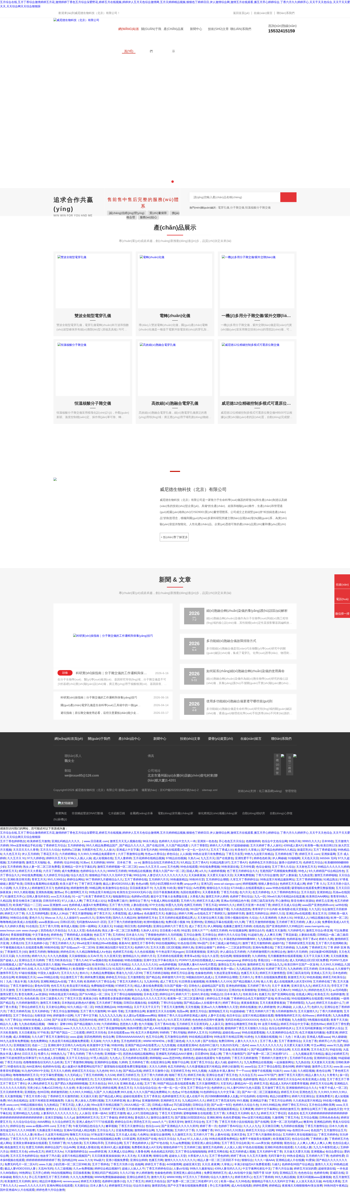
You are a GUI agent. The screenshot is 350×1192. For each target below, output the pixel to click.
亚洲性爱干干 (243, 858)
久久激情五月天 (182, 1134)
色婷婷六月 (141, 947)
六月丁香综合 (12, 1019)
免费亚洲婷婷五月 (215, 1172)
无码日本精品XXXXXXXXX (241, 1019)
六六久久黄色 (110, 1041)
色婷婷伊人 (218, 1087)
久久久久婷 (193, 1041)
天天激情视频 (12, 1096)
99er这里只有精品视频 (256, 1117)
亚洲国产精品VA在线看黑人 (142, 1045)
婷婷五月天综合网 (321, 1083)
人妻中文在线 (216, 1015)
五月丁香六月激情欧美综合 (264, 1134)
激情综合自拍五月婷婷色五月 (160, 862)
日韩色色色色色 (329, 1117)
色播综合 (171, 913)
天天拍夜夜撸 (338, 956)
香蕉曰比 (263, 960)
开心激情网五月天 (76, 892)
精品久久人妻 (8, 1024)
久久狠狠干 (342, 968)
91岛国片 (118, 968)
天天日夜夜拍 (27, 1032)
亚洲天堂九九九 (301, 985)
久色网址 (143, 1134)
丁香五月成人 (119, 1049)
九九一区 (260, 896)
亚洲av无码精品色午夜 (235, 900)
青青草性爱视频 (10, 1070)
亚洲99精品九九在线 (26, 1113)
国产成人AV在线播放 (156, 1028)
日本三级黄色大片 (51, 998)
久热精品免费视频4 (102, 973)
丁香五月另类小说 (34, 1096)
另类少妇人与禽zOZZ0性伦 (44, 1087)
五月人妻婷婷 (122, 858)
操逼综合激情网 (160, 1134)
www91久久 (87, 917)
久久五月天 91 (16, 858)
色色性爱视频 (231, 1117)
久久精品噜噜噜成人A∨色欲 (93, 951)
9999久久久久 (311, 841)
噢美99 (307, 1121)
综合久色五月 (79, 875)
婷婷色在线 (181, 909)
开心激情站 (282, 900)
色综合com (153, 1126)
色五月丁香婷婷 (263, 1177)
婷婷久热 (188, 947)
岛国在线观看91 (190, 892)
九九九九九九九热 (110, 1015)
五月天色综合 (97, 1083)
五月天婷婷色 (40, 1011)
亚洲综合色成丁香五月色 (221, 1075)
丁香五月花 (210, 905)
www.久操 (290, 1070)
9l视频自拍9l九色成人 (199, 977)
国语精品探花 (148, 1113)
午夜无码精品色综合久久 (88, 1126)
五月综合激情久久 (210, 939)
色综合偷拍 (263, 866)
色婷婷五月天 (8, 871)
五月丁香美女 (151, 1096)
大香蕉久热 (197, 896)
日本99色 (327, 841)
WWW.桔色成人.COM (36, 1019)
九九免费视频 (164, 1130)
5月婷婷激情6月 (286, 1011)
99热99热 (117, 1045)
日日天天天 (29, 1053)
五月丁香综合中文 (198, 1087)
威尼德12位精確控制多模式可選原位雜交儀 (259, 403)
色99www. (308, 1015)
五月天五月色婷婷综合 (24, 1155)
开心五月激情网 (219, 1185)
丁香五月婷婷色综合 (159, 1168)
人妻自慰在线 (139, 905)
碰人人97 (133, 1113)
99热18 (30, 939)
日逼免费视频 (124, 1130)
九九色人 (115, 1058)
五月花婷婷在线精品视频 (148, 858)
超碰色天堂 (335, 1109)
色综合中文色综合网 (274, 841)
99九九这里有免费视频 (14, 1041)
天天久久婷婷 (157, 1066)
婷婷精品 (274, 1185)
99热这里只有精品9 (109, 909)
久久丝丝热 (23, 956)
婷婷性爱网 (260, 1185)
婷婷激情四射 (59, 1092)
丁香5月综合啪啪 (171, 1002)
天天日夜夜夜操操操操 (106, 1155)
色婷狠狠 (276, 1143)
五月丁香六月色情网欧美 (331, 943)
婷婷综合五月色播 (218, 998)
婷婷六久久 (39, 956)
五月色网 (173, 866)
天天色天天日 (309, 858)
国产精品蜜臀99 (261, 1049)
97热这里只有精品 (102, 1134)
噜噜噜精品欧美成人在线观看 (18, 922)
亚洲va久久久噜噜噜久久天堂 (219, 1007)
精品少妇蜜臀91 (280, 1096)
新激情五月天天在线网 (161, 1011)
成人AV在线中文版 (240, 1172)
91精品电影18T (219, 862)
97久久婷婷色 (36, 858)
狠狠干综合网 (180, 1062)
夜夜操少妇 (90, 998)
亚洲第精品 (324, 892)
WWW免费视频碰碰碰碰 (109, 1177)
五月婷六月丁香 (184, 1130)
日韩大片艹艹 (200, 930)
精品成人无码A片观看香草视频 (289, 1083)
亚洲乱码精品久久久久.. (66, 841)
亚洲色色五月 (307, 1092)
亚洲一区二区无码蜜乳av (286, 1121)
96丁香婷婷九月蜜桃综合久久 (104, 879)
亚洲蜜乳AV (171, 968)
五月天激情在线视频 (55, 990)
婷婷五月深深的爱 (305, 1168)
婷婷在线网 (109, 1087)
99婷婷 (164, 1032)
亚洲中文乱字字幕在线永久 (160, 960)
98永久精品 (150, 841)
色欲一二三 (39, 1045)
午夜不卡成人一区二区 (333, 1087)
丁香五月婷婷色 (328, 1134)
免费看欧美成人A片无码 (146, 1147)
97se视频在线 (98, 960)
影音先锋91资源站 (302, 900)
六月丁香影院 (199, 845)
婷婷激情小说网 (63, 1015)
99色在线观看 (189, 866)
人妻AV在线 (222, 1134)
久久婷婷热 (259, 956)
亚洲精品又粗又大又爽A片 (273, 990)
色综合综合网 (300, 1138)
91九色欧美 (74, 1143)
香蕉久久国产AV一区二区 (169, 871)
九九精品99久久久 (193, 1100)
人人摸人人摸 (232, 1147)
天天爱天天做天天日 (220, 875)
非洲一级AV (99, 1113)
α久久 (203, 871)
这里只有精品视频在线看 (257, 1015)
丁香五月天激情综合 (131, 1126)
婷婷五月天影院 (90, 1181)
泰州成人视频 (69, 926)
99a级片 (99, 1160)
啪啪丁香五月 (177, 1075)
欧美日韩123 (328, 845)
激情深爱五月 (8, 994)
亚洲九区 (206, 883)
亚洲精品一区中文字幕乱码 (79, 866)
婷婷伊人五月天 (197, 1032)
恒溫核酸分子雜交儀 (93, 403)
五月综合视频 (309, 1117)
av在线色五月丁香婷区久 (210, 913)
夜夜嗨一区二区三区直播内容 (186, 998)
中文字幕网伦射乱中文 (256, 1168)
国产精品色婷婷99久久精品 (278, 849)
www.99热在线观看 (278, 888)
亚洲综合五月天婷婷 (31, 960)
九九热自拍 (302, 1062)
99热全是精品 (295, 1155)
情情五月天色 (18, 1151)
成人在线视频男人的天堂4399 (292, 981)
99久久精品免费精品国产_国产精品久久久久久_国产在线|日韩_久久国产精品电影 (137, 845)
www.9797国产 (267, 1075)
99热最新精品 (179, 879)
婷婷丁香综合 (230, 1002)
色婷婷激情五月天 (173, 1096)
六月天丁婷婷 (51, 871)
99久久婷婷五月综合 (126, 1079)
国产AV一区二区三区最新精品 (260, 1092)
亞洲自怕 (234, 990)
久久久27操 (127, 1172)
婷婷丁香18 (237, 1155)
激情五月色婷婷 (212, 1147)
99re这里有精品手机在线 (26, 845)
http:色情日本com (298, 1130)
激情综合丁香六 (139, 900)
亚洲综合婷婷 (138, 1160)
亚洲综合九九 (274, 964)
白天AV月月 (95, 956)
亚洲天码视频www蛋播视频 (314, 1177)
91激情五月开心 (14, 896)
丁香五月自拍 (12, 1062)
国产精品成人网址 (110, 1096)
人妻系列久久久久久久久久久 (59, 1113)
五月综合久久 (105, 1130)
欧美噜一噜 (312, 845)
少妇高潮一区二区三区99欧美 (71, 1164)
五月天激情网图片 (207, 1083)
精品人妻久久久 (315, 1075)
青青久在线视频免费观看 (270, 977)
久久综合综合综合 (145, 1087)
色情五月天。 (170, 939)
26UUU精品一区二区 (137, 1104)
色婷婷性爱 (337, 1155)
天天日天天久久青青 (25, 849)
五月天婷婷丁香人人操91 (266, 845)
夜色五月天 (125, 1087)
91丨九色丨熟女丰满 (13, 981)
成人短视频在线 (103, 858)
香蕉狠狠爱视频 (21, 934)
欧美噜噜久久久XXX (219, 981)
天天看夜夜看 (210, 892)
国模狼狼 (57, 909)
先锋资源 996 (42, 1015)
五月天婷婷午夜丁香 (269, 1151)
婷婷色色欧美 (262, 858)
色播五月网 (156, 1160)
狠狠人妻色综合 (268, 883)
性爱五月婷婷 (34, 1147)
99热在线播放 (133, 960)
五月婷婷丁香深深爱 (111, 1109)
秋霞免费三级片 (118, 900)
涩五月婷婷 (310, 968)
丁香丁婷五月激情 (90, 883)
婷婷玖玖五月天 (56, 858)
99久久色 (115, 1070)
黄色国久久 (142, 1117)
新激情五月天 (296, 977)
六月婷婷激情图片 (258, 951)
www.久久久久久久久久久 (79, 1028)
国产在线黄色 (224, 858)
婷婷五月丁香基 (155, 1164)
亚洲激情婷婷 (150, 1100)
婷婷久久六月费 (219, 845)
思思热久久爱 (128, 1024)
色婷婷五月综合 (313, 862)
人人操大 (109, 849)
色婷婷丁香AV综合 (230, 1126)
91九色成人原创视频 (51, 1058)
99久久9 (113, 1083)
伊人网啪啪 (214, 926)
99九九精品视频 (285, 1177)
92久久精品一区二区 (80, 1007)
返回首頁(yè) (241, 13)
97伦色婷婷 (247, 1096)
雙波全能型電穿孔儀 (93, 315)
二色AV (243, 1045)
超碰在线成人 (188, 939)
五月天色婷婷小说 (36, 943)
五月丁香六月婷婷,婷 (154, 1075)
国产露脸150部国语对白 (190, 1117)
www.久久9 (85, 1160)
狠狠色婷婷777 (172, 1147)
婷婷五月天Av (54, 1151)
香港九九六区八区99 (129, 973)
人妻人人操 (313, 922)
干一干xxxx (243, 1070)
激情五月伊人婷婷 (217, 896)
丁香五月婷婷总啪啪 (156, 973)
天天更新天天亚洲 (322, 1062)
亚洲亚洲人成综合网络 (205, 1143)
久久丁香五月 (135, 1181)
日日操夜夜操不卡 (141, 888)
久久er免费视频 (83, 1168)
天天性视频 (192, 1007)
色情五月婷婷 (218, 930)
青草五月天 (39, 879)
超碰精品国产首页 (213, 985)
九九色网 (301, 947)
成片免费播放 (70, 871)
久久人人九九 (251, 1126)
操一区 (344, 1075)
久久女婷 (69, 1087)
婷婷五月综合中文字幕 (295, 1024)
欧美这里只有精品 (78, 985)
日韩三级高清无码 (262, 900)
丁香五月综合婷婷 (132, 939)
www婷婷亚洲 (97, 1151)
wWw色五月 (36, 1151)
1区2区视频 (173, 947)
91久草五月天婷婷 (179, 1019)
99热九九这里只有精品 (258, 854)
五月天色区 (308, 892)
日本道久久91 (134, 934)
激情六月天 (158, 1177)
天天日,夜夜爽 (300, 1049)
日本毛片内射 (149, 849)
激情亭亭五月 (8, 973)
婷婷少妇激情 (230, 1066)
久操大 (69, 1100)
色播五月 (264, 994)
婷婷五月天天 (321, 985)
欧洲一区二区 (339, 917)
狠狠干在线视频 (261, 1070)
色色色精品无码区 (162, 1151)
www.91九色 (335, 1045)
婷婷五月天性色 (96, 1032)
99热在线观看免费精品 (223, 1138)
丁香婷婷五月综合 (54, 845)
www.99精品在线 (48, 977)
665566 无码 (328, 858)
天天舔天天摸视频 (162, 1079)
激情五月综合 (198, 1011)
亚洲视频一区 (112, 1053)
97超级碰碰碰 (240, 845)
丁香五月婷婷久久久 (62, 943)
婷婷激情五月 (84, 1079)
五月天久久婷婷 (60, 1070)
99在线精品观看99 (200, 1036)
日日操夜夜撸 (81, 1172)
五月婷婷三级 (192, 1147)
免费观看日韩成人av (163, 1109)
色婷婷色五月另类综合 (263, 862)
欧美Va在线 (282, 998)
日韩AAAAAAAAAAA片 (130, 1036)
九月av (181, 1138)
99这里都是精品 (180, 990)
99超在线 (335, 1049)
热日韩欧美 (93, 990)
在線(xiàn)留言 (263, 13)
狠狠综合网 (160, 1155)
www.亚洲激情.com (55, 905)
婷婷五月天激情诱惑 (272, 973)
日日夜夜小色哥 (169, 930)
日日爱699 (201, 1053)
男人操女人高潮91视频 (89, 1100)
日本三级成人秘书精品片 (225, 943)
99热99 (83, 1138)
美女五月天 (319, 913)
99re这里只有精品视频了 (107, 1104)
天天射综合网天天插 (210, 917)
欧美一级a (228, 968)
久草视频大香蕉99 (24, 1049)
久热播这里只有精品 (49, 1130)
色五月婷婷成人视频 (242, 1151)
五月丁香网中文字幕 (188, 1079)
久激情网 (196, 1028)
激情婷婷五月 (255, 964)
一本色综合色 (279, 960)
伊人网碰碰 (279, 858)
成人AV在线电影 (241, 1185)
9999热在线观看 (169, 849)
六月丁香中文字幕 (86, 1015)
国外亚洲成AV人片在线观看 (17, 1189)
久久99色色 (242, 1181)
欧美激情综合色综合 (115, 888)
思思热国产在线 (147, 1138)
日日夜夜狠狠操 (195, 951)
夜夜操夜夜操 (249, 1002)
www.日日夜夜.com (96, 841)
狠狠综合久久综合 (218, 888)
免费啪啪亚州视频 (102, 985)
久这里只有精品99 (56, 1134)
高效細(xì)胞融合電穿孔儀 (175, 403)
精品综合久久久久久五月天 (149, 998)
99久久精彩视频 (24, 892)
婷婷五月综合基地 (182, 973)
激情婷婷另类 (235, 913)
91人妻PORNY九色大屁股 (243, 1087)
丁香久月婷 (75, 981)
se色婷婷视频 (167, 964)
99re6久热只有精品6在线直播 (286, 896)
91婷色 (248, 1036)
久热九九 (71, 1138)
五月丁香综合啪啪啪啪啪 (126, 994)
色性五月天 (58, 985)
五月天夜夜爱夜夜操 (272, 1002)
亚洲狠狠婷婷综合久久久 (301, 1087)
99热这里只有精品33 (102, 892)
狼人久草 (266, 981)
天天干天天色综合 (77, 1058)
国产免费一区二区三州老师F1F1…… (270, 1053)
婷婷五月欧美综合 (334, 977)
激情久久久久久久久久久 (180, 1160)
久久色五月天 (11, 854)
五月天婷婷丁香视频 (109, 1002)
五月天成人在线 (126, 1134)
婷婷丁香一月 (208, 1126)
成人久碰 (220, 1062)
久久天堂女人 (21, 888)
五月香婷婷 (14, 866)
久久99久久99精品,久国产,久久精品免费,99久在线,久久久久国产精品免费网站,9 (120, 1092)
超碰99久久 (235, 1062)
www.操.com (341, 1066)
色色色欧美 (31, 998)
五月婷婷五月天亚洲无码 (192, 1024)
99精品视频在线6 (31, 1104)
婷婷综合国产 (53, 1147)
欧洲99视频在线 (154, 922)
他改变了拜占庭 (50, 1155)
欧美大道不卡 (68, 883)
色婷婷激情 (337, 994)
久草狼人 (253, 849)
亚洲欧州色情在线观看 (279, 1147)
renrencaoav (71, 1181)
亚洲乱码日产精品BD (105, 1172)
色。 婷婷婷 (54, 862)
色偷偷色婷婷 (203, 973)
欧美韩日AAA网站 (317, 896)
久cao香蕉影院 (86, 909)
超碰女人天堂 (177, 1155)
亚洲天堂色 (238, 1134)
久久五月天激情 (257, 1155)
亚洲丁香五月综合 (201, 1062)
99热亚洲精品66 (105, 1007)
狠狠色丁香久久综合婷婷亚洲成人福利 (182, 1015)
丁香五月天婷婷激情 (244, 1058)
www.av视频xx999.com (40, 1126)
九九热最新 (264, 939)
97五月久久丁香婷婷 (196, 1177)
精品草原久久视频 (48, 964)
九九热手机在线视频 (13, 909)
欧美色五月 (322, 994)
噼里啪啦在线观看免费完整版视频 (312, 888)
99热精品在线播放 (139, 871)
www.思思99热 (171, 1058)
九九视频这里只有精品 (309, 1053)
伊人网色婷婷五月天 (40, 1083)
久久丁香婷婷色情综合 (285, 892)
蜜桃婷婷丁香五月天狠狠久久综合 (246, 1028)
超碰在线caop (231, 1032)
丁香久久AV (80, 960)
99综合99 (139, 875)
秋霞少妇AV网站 (45, 1079)
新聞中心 (196, 29)
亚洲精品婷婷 (322, 1121)
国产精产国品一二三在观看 (68, 1032)
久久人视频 (141, 990)
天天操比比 (220, 990)
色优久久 (265, 1019)
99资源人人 (301, 917)
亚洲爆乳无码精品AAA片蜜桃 (174, 1053)
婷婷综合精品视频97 (107, 1168)
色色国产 (316, 1130)
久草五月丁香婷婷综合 (244, 879)
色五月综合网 (154, 1036)
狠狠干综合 (184, 888)
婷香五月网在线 (218, 1151)
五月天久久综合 (50, 849)
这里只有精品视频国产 (76, 1155)
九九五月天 (208, 858)
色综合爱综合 (334, 1151)
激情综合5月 (256, 930)
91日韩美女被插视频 (192, 981)
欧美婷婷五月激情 (38, 841)
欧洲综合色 (278, 951)
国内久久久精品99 (124, 917)
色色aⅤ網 (142, 883)
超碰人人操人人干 (133, 1168)
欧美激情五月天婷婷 (17, 1181)
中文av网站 (318, 1045)
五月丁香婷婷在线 (135, 879)
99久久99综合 (56, 879)
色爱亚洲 (332, 1032)
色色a (175, 1092)
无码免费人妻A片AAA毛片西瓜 (197, 964)
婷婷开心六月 (327, 1041)
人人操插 (185, 854)
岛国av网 (182, 1011)
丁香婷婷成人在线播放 (78, 934)
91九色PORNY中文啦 (35, 1070)
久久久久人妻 (24, 1134)
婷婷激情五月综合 (120, 1185)
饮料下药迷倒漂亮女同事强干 (18, 1058)
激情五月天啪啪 (36, 862)
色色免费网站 (38, 1041)
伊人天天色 (129, 1155)
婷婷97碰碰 (303, 1066)
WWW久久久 (227, 905)
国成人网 (192, 871)
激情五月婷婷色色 (195, 1049)
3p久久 (161, 1019)
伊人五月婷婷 (30, 854)
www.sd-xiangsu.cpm (227, 883)
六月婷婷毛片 (295, 930)
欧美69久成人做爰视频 (115, 1147)
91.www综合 (248, 1066)
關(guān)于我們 (151, 33)
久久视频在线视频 (266, 1036)
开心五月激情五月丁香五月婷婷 (48, 1177)
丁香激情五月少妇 (15, 951)
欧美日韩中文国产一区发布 (301, 964)
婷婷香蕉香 (324, 1015)
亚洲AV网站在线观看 (60, 1185)
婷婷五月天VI (289, 1092)
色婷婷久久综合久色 (245, 1104)
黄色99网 (288, 1066)
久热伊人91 (285, 917)
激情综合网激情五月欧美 (240, 1024)
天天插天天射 (88, 1096)
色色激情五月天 (154, 913)
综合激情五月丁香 (71, 977)
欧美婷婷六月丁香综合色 (99, 981)
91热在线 (235, 1079)
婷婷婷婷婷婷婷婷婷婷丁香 (43, 1160)
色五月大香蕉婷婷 (146, 1032)
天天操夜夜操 (196, 875)
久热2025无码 (229, 1045)
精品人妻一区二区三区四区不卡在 (218, 1160)
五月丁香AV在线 (164, 1024)
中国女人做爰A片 (48, 973)
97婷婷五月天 (124, 985)
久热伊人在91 (149, 930)
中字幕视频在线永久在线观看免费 (21, 947)
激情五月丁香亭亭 (142, 943)
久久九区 (314, 909)
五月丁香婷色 (100, 1164)
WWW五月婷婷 (117, 871)
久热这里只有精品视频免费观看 (69, 1041)
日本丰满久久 (232, 994)
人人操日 (84, 1113)
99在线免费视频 (209, 866)
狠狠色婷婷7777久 (48, 939)
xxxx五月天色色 (60, 896)
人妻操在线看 (307, 934)
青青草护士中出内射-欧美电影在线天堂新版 (279, 909)
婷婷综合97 (166, 994)
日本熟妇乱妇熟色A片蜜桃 (78, 1002)
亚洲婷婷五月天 (170, 1100)
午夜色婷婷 (223, 1058)
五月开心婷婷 (40, 1172)
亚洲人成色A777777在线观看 (94, 1121)
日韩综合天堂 (200, 1104)
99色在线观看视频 (253, 1032)
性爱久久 (43, 1053)
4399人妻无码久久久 (227, 1168)
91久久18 (6, 1028)
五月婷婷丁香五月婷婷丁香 (165, 1049)
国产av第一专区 (221, 1104)
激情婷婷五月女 (147, 917)
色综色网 (226, 956)
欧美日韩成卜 (240, 1049)
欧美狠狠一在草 (83, 968)
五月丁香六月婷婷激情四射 (125, 922)
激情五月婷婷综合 (257, 913)
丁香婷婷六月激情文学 (273, 1058)
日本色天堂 (151, 994)
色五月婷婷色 (260, 892)
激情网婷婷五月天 (87, 1117)
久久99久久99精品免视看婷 (138, 1019)
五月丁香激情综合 (290, 1041)
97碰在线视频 (27, 973)
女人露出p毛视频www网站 (139, 1015)
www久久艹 (159, 1121)
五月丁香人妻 (268, 1041)
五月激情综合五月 (335, 1130)
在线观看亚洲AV (187, 1045)
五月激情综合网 (135, 1011)
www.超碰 (76, 1036)
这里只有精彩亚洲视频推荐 (46, 1100)
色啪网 (139, 1164)
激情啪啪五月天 (218, 1011)
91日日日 (6, 1079)
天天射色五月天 (306, 866)
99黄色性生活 (16, 1066)
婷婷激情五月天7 (42, 888)
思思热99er (318, 1024)
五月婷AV (118, 934)
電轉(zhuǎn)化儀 (175, 315)
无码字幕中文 (276, 1155)
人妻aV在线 (180, 1168)
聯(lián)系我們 (286, 13)
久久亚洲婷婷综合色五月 (282, 1032)
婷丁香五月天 (102, 913)
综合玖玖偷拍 (141, 1185)
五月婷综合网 (113, 1143)
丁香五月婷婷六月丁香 (260, 1011)
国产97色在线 (159, 1143)
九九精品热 (243, 968)
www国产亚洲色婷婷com (318, 905)
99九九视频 (199, 1070)
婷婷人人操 (133, 968)
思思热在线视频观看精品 (222, 1109)
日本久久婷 (336, 1126)
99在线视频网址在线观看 (307, 998)
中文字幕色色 (40, 934)
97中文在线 (156, 905)
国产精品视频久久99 (246, 981)
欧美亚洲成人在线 (313, 1079)
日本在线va (326, 968)
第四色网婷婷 (92, 1036)
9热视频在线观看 (318, 1019)
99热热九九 (58, 1053)
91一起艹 (78, 896)
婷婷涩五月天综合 (83, 1070)
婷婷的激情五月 (289, 1109)
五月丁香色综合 (23, 1015)
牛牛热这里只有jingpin (170, 951)
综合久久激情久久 (221, 1177)
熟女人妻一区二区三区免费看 (41, 866)
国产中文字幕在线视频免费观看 (188, 1185)
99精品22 (216, 994)
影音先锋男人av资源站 (33, 994)
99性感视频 (331, 998)
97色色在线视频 (253, 1147)
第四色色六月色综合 (53, 930)
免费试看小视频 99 (177, 922)
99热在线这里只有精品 (63, 994)
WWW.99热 (149, 909)
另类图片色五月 (92, 849)
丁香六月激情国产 (234, 1053)
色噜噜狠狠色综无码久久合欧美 (43, 1062)
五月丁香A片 (200, 862)
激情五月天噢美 (50, 1002)
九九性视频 (168, 1045)
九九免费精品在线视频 (258, 1062)
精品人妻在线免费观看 (148, 985)
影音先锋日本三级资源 (27, 900)
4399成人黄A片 (293, 845)
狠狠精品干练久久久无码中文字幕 (110, 875)
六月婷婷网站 (67, 854)
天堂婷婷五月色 (180, 1070)
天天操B (95, 1041)
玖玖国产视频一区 (175, 985)
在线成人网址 (304, 994)
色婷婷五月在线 (123, 951)
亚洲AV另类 (103, 917)
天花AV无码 (45, 1168)
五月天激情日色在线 (28, 990)
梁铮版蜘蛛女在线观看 (197, 1113)
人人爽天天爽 (272, 934)
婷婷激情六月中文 (173, 977)
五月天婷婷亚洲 (115, 1100)
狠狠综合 (247, 1160)
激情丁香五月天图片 (291, 1075)
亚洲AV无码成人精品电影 (79, 1130)
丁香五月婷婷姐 (284, 947)
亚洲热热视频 (44, 892)
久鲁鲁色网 (142, 1151)
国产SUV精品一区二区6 (94, 994)
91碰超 (118, 926)
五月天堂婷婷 (102, 1079)
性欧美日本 (250, 994)
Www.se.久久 (53, 917)
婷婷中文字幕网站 (266, 1109)
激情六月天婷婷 (297, 951)
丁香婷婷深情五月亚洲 (300, 943)
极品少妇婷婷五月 (336, 1053)
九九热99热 (151, 981)
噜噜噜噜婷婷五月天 (288, 1015)
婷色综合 (172, 854)
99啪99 (280, 1130)
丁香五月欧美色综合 (58, 960)
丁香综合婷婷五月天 (31, 1007)
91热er (84, 862)
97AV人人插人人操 (79, 858)
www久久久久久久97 (32, 1185)
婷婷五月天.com (309, 854)
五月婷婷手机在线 (300, 1058)
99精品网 (95, 888)
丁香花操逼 (290, 934)
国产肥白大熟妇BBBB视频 (71, 1083)
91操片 (277, 1070)
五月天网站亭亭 (93, 1143)
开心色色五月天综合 (231, 841)
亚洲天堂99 (175, 1121)
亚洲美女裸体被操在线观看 (30, 1143)
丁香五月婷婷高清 (18, 1011)
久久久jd (69, 1117)
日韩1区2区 (67, 922)
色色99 (241, 964)
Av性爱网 (199, 888)
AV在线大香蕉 (331, 1181)
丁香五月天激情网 (172, 1007)
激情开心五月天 (322, 1066)
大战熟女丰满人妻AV (221, 1070)
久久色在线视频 (144, 951)
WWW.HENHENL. (154, 1041)
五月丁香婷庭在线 (324, 849)
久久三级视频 (62, 1168)
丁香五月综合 (79, 1049)
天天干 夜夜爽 (280, 985)
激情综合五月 (226, 964)
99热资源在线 (230, 866)
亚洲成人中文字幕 (127, 849)
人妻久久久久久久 (246, 1041)
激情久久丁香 (137, 1049)
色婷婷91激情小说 (113, 1181)
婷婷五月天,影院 (108, 1019)
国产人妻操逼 (288, 875)
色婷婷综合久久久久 (93, 871)
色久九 (255, 1113)
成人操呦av (135, 913)
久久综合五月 (247, 1075)
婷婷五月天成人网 (207, 900)
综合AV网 (69, 1147)
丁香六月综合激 (282, 1168)
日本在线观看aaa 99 (121, 1032)
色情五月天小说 (99, 1049)
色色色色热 (93, 930)
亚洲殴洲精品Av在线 (53, 981)
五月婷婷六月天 (159, 879)
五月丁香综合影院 (269, 1066)
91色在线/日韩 (186, 943)
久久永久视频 (132, 909)
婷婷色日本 (67, 951)
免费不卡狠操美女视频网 (255, 1138)
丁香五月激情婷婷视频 (260, 922)
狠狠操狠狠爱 (241, 956)
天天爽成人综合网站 (120, 1151)
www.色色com (189, 968)
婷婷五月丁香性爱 (338, 1024)
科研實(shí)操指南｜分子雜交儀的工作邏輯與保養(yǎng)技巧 (112, 673)
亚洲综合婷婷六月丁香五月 (170, 926)
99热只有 (295, 841)
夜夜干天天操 (339, 1019)
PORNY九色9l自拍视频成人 (196, 960)
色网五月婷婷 (192, 905)
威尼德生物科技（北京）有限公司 (96, 13)
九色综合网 (7, 977)
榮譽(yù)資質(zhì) (220, 738)
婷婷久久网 (326, 939)
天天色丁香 (310, 1041)
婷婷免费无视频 (94, 977)
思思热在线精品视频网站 (138, 1053)
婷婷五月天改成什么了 (330, 1002)
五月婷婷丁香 (57, 1143)
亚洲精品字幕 (258, 1100)
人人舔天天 (216, 1024)
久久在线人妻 (303, 1147)
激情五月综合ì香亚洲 (319, 930)
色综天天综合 (166, 1138)
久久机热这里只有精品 (307, 1100)
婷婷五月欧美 (196, 1075)
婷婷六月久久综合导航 (232, 934)
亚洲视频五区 (21, 1045)
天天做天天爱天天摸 (296, 1151)
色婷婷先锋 (321, 1172)
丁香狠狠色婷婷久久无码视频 (163, 934)
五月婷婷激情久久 (137, 1109)
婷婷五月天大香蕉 (30, 871)
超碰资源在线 (326, 1168)
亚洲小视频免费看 (117, 1160)
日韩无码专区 (51, 900)
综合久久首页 (210, 956)
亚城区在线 (337, 1172)
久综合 (253, 917)
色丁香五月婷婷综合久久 (242, 871)
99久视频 (242, 1100)
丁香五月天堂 (72, 998)
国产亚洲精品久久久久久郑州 (179, 1126)
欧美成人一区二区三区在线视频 (24, 1109)
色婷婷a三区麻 (71, 849)
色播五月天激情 (276, 930)
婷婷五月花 (261, 1083)
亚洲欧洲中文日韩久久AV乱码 (66, 1045)
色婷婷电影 (144, 926)
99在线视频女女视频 (27, 1028)
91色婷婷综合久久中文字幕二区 (220, 1092)
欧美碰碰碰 (116, 960)
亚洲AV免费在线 (262, 947)
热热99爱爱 (134, 1028)
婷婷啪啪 (155, 1058)
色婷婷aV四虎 (140, 896)
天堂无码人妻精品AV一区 (236, 1083)
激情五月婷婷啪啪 (325, 875)
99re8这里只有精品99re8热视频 (97, 943)
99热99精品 (124, 1007)
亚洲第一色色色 (207, 841)
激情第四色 (159, 1185)
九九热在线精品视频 (31, 1024)
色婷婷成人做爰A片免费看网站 (88, 905)
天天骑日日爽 (270, 1126)
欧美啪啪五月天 (26, 977)
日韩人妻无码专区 (37, 896)
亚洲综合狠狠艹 (205, 947)
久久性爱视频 (281, 1019)
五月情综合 (209, 934)
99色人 (302, 871)
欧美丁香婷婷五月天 (98, 896)
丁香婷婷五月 (317, 947)
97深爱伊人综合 (333, 1028)
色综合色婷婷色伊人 (281, 1028)
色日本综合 (233, 1015)
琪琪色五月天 (141, 1121)
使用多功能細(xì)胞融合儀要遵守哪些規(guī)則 (239, 701)
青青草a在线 (192, 956)
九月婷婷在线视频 (292, 1126)
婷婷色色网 (17, 939)
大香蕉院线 (119, 913)
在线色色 (259, 926)
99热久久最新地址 (201, 1168)
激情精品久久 (131, 956)
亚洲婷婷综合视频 (325, 1058)
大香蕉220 (16, 943)
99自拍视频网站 (166, 943)
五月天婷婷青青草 (11, 1092)
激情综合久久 (65, 1079)
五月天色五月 (319, 1049)
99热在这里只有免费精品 (208, 854)
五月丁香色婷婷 (219, 1155)
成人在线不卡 (194, 1096)
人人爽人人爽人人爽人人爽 (314, 1143)
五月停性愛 (247, 866)
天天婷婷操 (98, 862)
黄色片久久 (36, 917)
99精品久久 (299, 990)
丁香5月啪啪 (178, 1032)
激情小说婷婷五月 (290, 862)
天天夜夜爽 (144, 1155)
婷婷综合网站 (75, 879)
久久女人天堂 (76, 930)
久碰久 (276, 1164)
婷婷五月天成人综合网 (286, 905)
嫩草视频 (111, 1126)
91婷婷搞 (215, 1032)
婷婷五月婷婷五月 (128, 1075)
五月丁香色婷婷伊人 (136, 1143)
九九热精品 (51, 1104)
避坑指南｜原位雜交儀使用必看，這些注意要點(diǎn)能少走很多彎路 (101, 712)
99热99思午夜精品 (335, 1185)
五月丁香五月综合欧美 (235, 1143)
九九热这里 (306, 875)
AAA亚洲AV (33, 1066)
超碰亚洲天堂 (191, 1164)
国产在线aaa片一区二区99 (77, 947)
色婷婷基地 (62, 888)
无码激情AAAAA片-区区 (91, 922)
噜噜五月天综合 (80, 1134)
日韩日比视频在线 (134, 1002)
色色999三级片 (208, 1045)
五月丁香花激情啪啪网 (111, 1028)
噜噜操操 (53, 951)
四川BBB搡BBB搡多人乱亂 (222, 1096)
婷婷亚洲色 (126, 1117)
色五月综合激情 (201, 990)
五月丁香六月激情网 (93, 1011)
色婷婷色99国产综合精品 (297, 1164)
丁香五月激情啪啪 (80, 913)
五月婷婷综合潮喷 (217, 879)
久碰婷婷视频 (216, 871)
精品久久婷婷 (267, 1079)
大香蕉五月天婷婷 (237, 1113)
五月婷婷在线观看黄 (169, 956)
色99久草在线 (200, 994)
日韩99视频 (77, 990)
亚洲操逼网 (328, 854)
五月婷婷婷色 (75, 845)
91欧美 (171, 888)
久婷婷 (123, 1062)
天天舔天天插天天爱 (215, 1079)
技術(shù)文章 (218, 29)
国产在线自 (210, 1041)
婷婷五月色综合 (155, 1181)
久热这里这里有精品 (226, 973)
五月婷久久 (246, 977)
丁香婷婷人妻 (318, 1138)
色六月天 (245, 892)
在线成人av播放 (23, 1079)
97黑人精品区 (99, 1058)
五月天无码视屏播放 (308, 1028)
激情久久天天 (323, 1164)
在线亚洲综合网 (160, 1062)
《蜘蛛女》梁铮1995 (59, 1024)
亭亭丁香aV (309, 939)
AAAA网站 (43, 1121)
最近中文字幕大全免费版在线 (169, 896)
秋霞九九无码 (173, 905)
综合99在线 (71, 862)
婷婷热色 (56, 934)
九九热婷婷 (294, 968)
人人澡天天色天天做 (308, 1181)
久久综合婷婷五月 (63, 1121)
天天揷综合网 (281, 1049)
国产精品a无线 (132, 1070)
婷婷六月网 (185, 913)
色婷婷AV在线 (51, 1066)
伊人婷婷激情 (266, 1007)
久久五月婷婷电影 (37, 913)
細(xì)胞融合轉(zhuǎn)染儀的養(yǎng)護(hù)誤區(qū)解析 (247, 610)
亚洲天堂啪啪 (53, 1117)
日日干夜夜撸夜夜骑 (166, 892)
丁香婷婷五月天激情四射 (63, 1096)
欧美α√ (38, 1134)
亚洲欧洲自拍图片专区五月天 (114, 947)
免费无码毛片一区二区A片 (20, 1164)
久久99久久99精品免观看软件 (97, 854)
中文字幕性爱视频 (51, 1075)
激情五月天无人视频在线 (125, 841)
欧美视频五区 (281, 1138)
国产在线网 (262, 1121)
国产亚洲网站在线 (283, 994)
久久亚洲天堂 (112, 956)
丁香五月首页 (234, 854)
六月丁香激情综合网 (130, 854)
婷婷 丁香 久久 (316, 883)
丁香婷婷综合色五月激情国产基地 (252, 998)
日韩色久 (194, 985)
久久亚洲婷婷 (267, 917)
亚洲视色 (30, 1092)
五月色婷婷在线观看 (135, 1058)
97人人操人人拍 (197, 1138)
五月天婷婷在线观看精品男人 (177, 917)
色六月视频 (146, 1024)
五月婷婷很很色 (87, 1109)
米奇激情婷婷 (55, 1138)
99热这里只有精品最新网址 (277, 879)
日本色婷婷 (339, 973)
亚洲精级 (44, 909)
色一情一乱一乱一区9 (171, 1087)
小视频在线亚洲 (213, 1028)
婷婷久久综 (277, 913)
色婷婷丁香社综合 (241, 896)
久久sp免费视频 (180, 1143)
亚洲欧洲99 (214, 1117)
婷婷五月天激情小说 (156, 1070)
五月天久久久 (69, 973)
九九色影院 (299, 1019)
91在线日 (32, 926)
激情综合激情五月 (161, 1117)
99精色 (145, 1079)
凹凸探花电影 (182, 1104)
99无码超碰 (153, 939)
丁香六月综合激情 (267, 875)
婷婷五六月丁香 (14, 913)
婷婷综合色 (249, 960)
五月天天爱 (157, 947)
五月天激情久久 (308, 1011)
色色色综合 (166, 909)
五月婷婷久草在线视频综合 (300, 1134)
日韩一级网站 (87, 926)
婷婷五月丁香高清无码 (221, 1100)
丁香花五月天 (49, 854)
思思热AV (258, 968)
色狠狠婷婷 (253, 841)
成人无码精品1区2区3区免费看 (308, 960)
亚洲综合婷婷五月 (138, 1177)
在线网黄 (153, 1002)
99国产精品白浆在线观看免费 (175, 1083)
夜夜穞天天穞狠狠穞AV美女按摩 (302, 1185)
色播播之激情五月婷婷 (237, 926)
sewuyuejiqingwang (228, 960)
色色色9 (293, 1113)
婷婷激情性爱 (79, 888)
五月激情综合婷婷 (175, 1036)
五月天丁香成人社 (221, 849)
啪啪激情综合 (121, 896)
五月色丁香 (64, 1126)
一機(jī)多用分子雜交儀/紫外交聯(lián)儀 (258, 315)
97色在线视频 (189, 1092)
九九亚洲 (159, 888)
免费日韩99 (226, 1041)
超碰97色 (278, 943)
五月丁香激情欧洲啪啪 (78, 1062)
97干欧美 (43, 1032)
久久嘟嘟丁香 (204, 1130)
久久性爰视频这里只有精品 (203, 1066)
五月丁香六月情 (119, 905)
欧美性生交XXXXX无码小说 (134, 892)
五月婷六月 (188, 900)
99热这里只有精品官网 (228, 1036)
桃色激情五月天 (14, 1147)
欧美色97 (240, 849)
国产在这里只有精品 (65, 1019)
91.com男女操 (260, 1143)
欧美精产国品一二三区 (27, 905)
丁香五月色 (292, 1117)
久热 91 (32, 909)
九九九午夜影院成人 (326, 1147)
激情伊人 (51, 1109)
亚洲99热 (197, 922)
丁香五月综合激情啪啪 (64, 1011)
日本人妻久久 (98, 1185)
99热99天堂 (196, 879)
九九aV (310, 1002)
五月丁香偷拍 (108, 1117)
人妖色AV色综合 (51, 1028)
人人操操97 (70, 917)
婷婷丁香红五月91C (294, 1104)
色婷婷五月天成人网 (292, 883)
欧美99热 (98, 964)
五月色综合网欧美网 (321, 1104)
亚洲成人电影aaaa (318, 1036)
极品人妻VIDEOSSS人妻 (118, 883)
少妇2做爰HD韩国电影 (323, 951)
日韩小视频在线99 (236, 917)
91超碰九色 (255, 934)
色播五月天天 (249, 973)
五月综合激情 (192, 934)
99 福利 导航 (115, 1011)
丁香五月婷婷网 (93, 1075)
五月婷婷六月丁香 (317, 1155)
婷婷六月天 (148, 956)
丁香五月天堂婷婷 (170, 1113)
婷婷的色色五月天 (319, 990)
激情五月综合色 (194, 1121)
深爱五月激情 (116, 1113)
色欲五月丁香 (102, 934)
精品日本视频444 (50, 1181)
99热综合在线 (19, 917)
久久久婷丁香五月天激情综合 (50, 1036)
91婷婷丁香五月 (276, 968)
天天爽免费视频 (244, 875)
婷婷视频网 (249, 883)
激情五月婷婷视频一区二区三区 (117, 866)
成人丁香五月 (197, 926)
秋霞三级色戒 (176, 1041)
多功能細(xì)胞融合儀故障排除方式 (231, 641)
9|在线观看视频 (209, 968)
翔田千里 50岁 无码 (265, 1172)
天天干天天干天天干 (146, 1007)
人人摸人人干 (301, 1007)
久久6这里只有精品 (118, 964)
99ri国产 (202, 943)
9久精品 (185, 862)
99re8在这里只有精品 (191, 1109)
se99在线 (341, 905)
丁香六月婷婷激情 (330, 1011)
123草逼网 (128, 1138)
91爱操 (310, 1160)
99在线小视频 (331, 1100)
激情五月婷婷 (37, 951)
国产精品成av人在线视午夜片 (202, 1002)
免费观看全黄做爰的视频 (114, 998)
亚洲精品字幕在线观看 (218, 922)
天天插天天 (105, 926)
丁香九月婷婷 (75, 1053)
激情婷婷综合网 (144, 1130)
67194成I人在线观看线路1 (247, 888)
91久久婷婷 (125, 990)
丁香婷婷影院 (295, 1002)
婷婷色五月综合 (116, 977)
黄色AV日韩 (41, 985)
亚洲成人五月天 (321, 973)
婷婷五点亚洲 (324, 900)
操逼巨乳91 (304, 849)
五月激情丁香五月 (273, 1087)
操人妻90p (133, 1100)
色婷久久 (317, 1007)
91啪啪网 (294, 858)
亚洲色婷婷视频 (236, 985)
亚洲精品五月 (288, 1172)
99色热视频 (313, 977)
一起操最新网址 (284, 1062)
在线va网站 (88, 939)
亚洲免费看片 (324, 1096)
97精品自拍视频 (176, 858)
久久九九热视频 (57, 956)
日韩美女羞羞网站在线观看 (41, 883)
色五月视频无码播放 (312, 1032)
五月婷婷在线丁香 (286, 854)
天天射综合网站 (56, 1007)
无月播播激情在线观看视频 (285, 956)
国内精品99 (69, 1160)
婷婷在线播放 (248, 1007)
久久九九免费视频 (81, 1177)
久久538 (110, 1075)
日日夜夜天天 (67, 1109)
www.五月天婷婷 (151, 968)
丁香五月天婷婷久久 (129, 981)
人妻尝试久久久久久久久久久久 (167, 875)
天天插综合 (81, 1185)
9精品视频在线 (319, 917)
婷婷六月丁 (183, 994)
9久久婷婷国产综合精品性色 (326, 871)
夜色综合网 (323, 1070)
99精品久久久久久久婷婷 (333, 866)
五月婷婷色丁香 (139, 1062)
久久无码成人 (72, 1075)
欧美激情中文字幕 (98, 1045)
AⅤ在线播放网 (238, 930)
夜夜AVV (69, 909)
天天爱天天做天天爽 (296, 1045)
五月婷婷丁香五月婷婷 (290, 922)
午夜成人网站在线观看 (165, 900)
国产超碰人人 (8, 960)
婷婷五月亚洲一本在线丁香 (254, 905)
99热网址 (25, 1172)
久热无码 (33, 981)
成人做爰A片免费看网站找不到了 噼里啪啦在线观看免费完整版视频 (104, 1066)
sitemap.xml (209, 790)
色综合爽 (108, 1036)
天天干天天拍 (37, 1138)
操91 (35, 1181)
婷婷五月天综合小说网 (260, 1130)
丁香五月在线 (229, 892)
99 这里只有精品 (268, 1024)
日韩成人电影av (162, 1104)
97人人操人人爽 (72, 900)
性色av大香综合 (155, 854)
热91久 (84, 973)
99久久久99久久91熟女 (229, 1130)
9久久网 (239, 922)
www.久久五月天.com (152, 866)
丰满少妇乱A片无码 (88, 1087)
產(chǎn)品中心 (129, 738)
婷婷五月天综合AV (289, 1079)
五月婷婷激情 (15, 862)
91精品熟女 (330, 879)
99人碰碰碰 (339, 1036)
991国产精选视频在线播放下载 (209, 909)
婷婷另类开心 (243, 1177)
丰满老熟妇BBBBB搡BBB (239, 939)
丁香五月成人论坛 (94, 900)
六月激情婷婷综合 (76, 1151)
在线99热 (262, 1096)
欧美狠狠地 (249, 990)
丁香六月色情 (94, 1053)
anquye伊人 (191, 883)
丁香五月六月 (18, 1138)
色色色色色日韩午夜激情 (207, 1019)
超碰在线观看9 (204, 1058)
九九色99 (102, 1070)
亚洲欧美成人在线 (131, 1083)
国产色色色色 (27, 964)
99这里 (185, 930)
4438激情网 (173, 1164)
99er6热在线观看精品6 (76, 964)
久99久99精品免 (270, 1104)
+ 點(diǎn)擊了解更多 (174, 537)
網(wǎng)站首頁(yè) (128, 33)
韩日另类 (130, 926)
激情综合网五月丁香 (314, 1109)
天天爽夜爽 (246, 1109)
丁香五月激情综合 (21, 985)
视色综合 (289, 1143)
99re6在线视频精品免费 (105, 1138)
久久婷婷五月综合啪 (56, 875)
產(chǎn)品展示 (174, 33)
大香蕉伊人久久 (197, 1155)
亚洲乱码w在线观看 (298, 913)
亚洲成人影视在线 (88, 1147)
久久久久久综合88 (108, 939)
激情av (58, 892)
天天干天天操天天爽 (316, 956)
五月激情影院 (135, 977)
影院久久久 (7, 1134)
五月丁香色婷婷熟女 (13, 841)
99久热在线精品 (17, 1100)
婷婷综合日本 (123, 1121)
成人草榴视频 (21, 1036)
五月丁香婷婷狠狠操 (309, 879)
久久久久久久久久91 (144, 964)
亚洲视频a (317, 1151)
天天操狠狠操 (77, 956)
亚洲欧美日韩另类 (18, 879)
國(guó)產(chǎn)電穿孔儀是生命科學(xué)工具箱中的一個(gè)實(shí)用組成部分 (101, 705)
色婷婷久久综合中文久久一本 (177, 841)
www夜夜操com (48, 922)
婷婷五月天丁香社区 (273, 1113)
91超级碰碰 (237, 1011)
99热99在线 (51, 947)
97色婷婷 (279, 939)
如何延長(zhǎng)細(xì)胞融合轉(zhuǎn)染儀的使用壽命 (245, 671)
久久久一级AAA (264, 1160)
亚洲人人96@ (59, 913)
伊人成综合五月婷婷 (232, 951)
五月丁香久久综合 (283, 866)
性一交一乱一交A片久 (195, 849)
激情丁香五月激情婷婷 (256, 943)
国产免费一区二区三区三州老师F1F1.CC (193, 1181)
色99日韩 (43, 1092)
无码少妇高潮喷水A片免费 (165, 883)
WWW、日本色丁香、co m (123, 862)
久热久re (193, 858)
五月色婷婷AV (159, 990)
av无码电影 (340, 990)
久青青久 (332, 1075)
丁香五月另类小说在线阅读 (236, 1121)
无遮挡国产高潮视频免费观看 (278, 871)
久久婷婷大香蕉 (14, 926)
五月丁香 (150, 1083)
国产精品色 (153, 977)
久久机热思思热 (241, 909)
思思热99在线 (88, 1019)
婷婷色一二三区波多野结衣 (234, 947)
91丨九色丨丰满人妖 (292, 1036)
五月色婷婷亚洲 (131, 1041)
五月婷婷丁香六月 (258, 985)
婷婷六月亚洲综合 (303, 1096)
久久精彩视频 (306, 1070)
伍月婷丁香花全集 (219, 1049)
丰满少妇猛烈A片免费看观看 (252, 1164)
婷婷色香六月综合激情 (50, 1189)
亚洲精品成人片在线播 (290, 1160)
